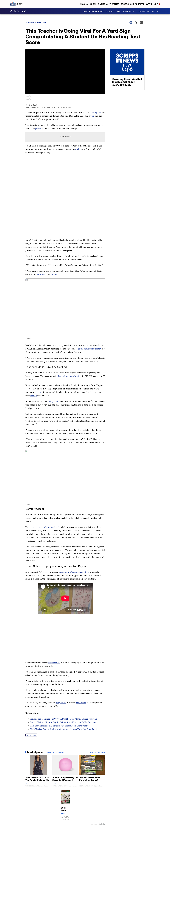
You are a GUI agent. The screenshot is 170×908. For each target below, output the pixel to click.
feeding (33, 395)
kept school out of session (69, 376)
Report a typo (31, 735)
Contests (155, 11)
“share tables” (54, 662)
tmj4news (15, 11)
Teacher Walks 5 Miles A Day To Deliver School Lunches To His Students (63, 722)
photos (38, 128)
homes (54, 274)
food (39, 392)
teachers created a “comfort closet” (44, 527)
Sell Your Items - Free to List (54, 752)
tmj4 (11, 11)
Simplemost (61, 702)
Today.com (53, 401)
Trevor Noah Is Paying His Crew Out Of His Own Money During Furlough (63, 718)
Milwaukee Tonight (113, 11)
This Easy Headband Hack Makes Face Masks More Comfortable (59, 725)
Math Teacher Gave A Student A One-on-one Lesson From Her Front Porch (63, 729)
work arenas (42, 274)
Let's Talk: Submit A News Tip (93, 11)
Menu (83, 4)
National (103, 4)
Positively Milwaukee (129, 11)
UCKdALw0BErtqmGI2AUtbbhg (22, 11)
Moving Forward (144, 11)
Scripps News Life (35, 22)
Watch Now (152, 4)
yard (92, 115)
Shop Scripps (137, 4)
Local (93, 4)
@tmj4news (25, 11)
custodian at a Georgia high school (74, 571)
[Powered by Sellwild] (102, 824)
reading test (96, 112)
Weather (114, 4)
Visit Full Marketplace (97, 752)
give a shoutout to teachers (89, 348)
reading (78, 149)
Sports (125, 4)
